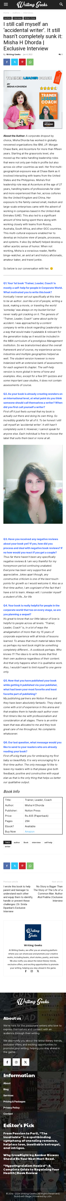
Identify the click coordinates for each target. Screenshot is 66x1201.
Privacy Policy (11, 1107)
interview (36, 842)
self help (48, 842)
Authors (16, 12)
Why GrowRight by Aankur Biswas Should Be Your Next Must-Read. (31, 1157)
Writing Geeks (13, 54)
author (17, 842)
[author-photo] (33, 940)
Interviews (28, 12)
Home (6, 12)
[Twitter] (14, 62)
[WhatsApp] (30, 62)
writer (7, 846)
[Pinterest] (22, 62)
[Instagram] (33, 971)
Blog (6, 1089)
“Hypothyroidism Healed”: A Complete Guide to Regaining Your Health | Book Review (31, 1169)
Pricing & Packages (14, 1101)
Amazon (30, 831)
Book (26, 842)
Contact (8, 1113)
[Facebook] (6, 62)
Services (8, 1095)
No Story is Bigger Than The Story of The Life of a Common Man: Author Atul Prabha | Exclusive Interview (48, 893)
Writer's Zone (30, 18)
